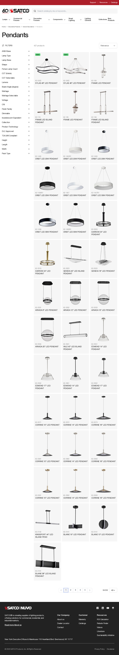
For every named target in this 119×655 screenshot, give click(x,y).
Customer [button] (83, 615)
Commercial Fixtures (17, 19)
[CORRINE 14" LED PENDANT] (75, 408)
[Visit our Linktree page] (113, 608)
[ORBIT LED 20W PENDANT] (47, 142)
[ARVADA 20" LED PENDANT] (47, 329)
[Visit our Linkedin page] (102, 608)
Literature (101, 631)
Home (4, 27)
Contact (60, 627)
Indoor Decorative (28, 27)
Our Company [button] (63, 615)
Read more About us (13, 625)
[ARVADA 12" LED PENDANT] (75, 293)
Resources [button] (102, 615)
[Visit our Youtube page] (107, 608)
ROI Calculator (103, 619)
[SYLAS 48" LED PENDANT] (47, 66)
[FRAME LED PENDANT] (103, 66)
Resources (103, 2)
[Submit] (35, 11)
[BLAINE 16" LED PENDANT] (75, 517)
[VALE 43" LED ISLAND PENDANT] (75, 329)
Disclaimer (110, 649)
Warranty (82, 619)
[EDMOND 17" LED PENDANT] (47, 368)
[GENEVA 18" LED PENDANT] (103, 254)
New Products (111, 19)
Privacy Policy (100, 649)
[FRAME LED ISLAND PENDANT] (47, 102)
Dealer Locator (63, 623)
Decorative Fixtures (37, 19)
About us (60, 619)
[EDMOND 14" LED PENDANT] (103, 329)
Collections (103, 19)
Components (58, 19)
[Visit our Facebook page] (97, 608)
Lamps (4, 19)
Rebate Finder (102, 623)
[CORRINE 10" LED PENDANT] (47, 408)
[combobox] (75, 11)
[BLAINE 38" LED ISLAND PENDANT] (47, 556)
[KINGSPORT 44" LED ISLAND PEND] (47, 517)
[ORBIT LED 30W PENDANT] (75, 178)
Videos (99, 627)
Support (93, 2)
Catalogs (114, 2)
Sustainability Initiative (105, 635)
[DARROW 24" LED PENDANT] (103, 215)
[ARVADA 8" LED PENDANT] (47, 293)
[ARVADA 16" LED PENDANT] (103, 293)
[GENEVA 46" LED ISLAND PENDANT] (75, 254)
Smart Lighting (72, 19)
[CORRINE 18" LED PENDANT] (103, 408)
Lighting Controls (88, 19)
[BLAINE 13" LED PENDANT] (103, 517)
